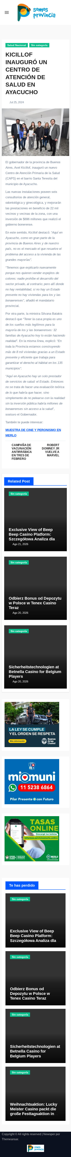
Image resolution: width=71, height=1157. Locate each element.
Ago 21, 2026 (20, 544)
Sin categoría (39, 45)
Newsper (49, 1134)
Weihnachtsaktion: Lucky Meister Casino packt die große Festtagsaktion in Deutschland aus (33, 1111)
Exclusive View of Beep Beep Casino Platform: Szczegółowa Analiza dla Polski (32, 536)
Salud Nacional (16, 45)
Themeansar (10, 1139)
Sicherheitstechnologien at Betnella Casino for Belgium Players (35, 672)
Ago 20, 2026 (20, 612)
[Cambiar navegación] (7, 12)
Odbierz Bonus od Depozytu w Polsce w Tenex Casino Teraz (35, 603)
